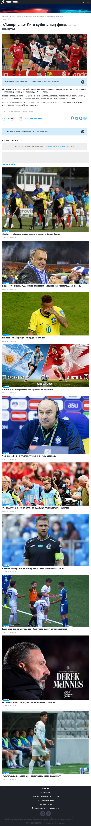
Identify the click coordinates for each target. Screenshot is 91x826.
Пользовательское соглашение (45, 796)
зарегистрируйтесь (67, 146)
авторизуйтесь (50, 146)
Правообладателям (45, 800)
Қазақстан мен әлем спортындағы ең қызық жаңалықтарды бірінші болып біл (32, 81)
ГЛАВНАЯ (5, 16)
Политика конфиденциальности (45, 808)
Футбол (12, 16)
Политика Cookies (45, 804)
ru (83, 2)
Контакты (45, 792)
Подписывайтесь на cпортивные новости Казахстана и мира (26, 131)
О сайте (45, 789)
